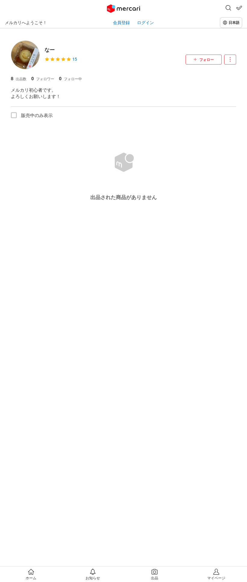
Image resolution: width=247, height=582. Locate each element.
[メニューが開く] (230, 60)
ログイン (145, 22)
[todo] (239, 7)
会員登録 (121, 22)
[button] (228, 8)
